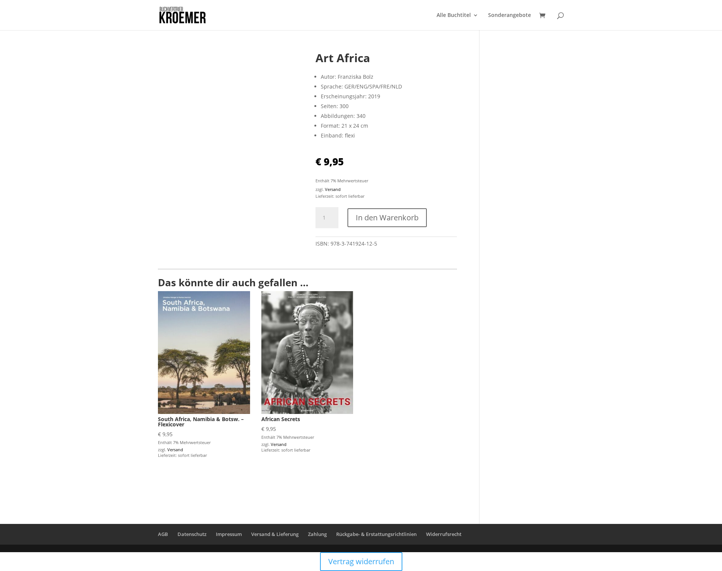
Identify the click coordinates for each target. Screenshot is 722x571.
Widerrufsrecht (443, 534)
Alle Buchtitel (454, 15)
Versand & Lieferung (275, 534)
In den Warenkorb (387, 217)
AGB (163, 534)
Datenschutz (191, 534)
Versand (333, 189)
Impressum (229, 534)
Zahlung (317, 534)
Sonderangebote (509, 15)
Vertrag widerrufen (361, 561)
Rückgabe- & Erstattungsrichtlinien (376, 534)
